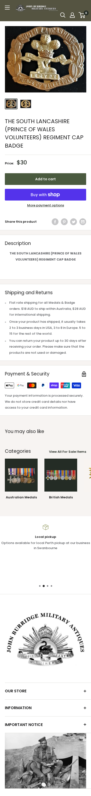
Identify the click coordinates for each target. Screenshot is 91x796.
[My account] (72, 15)
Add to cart (45, 179)
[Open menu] (7, 8)
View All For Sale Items (67, 451)
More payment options (45, 205)
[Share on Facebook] (55, 221)
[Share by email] (82, 221)
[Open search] (63, 15)
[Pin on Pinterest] (64, 221)
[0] (82, 15)
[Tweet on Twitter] (73, 221)
